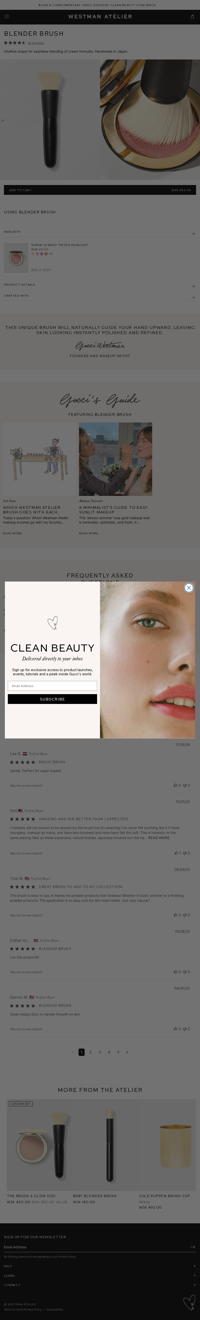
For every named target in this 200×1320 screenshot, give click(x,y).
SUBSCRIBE (52, 699)
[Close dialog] (189, 588)
